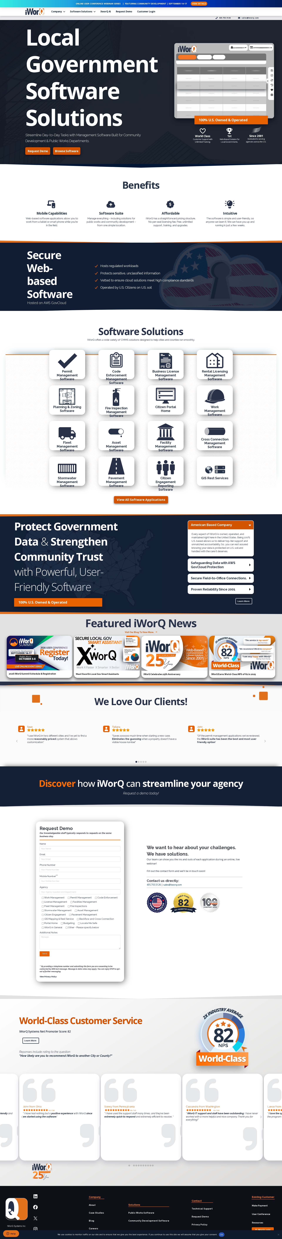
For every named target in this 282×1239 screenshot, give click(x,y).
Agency (44, 887)
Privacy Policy (200, 1224)
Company (95, 1197)
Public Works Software (141, 1213)
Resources (257, 1223)
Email (42, 854)
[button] (221, 525)
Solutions (134, 1204)
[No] (278, 1234)
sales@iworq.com (172, 884)
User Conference (261, 1214)
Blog (91, 1221)
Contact (197, 1200)
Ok (221, 1234)
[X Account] (35, 1218)
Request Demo (200, 1216)
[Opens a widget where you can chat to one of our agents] (11, 1234)
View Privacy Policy (48, 977)
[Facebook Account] (35, 1207)
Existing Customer (263, 1197)
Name (43, 844)
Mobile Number (49, 876)
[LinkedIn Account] (35, 1196)
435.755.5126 (154, 884)
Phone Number (47, 865)
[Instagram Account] (35, 1229)
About (92, 1205)
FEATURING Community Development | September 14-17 (156, 3)
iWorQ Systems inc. (16, 1226)
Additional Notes (49, 932)
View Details (199, 3)
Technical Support (202, 1209)
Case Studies (96, 1213)
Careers (93, 1228)
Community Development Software (148, 1221)
